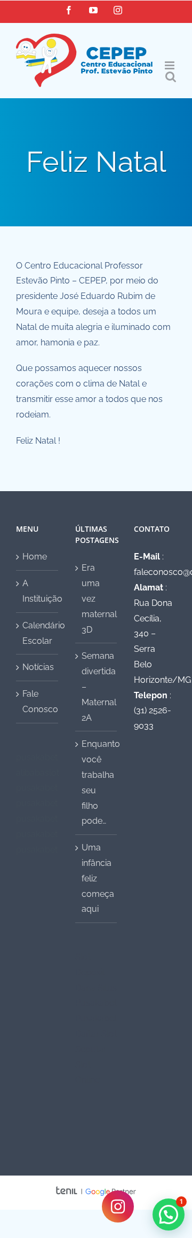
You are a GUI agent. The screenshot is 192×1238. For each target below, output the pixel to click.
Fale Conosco (37, 701)
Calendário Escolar (37, 633)
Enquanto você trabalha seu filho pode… (97, 782)
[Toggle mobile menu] (170, 65)
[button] (169, 1214)
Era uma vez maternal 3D (97, 598)
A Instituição (37, 591)
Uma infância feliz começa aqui (97, 878)
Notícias (37, 667)
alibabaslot (37, 773)
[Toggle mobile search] (170, 76)
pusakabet (37, 757)
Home (34, 556)
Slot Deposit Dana (90, 972)
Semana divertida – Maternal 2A (97, 686)
